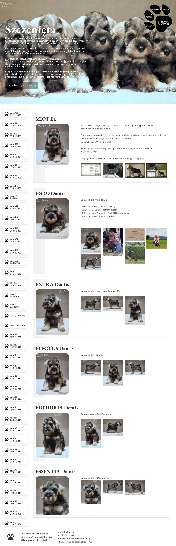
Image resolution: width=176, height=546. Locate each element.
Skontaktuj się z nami (21, 85)
